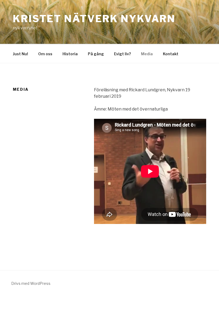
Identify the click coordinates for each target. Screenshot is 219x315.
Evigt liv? (122, 54)
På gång (96, 54)
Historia (70, 54)
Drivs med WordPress (30, 283)
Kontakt (170, 54)
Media (147, 54)
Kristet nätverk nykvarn (94, 19)
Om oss (45, 54)
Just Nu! (20, 54)
